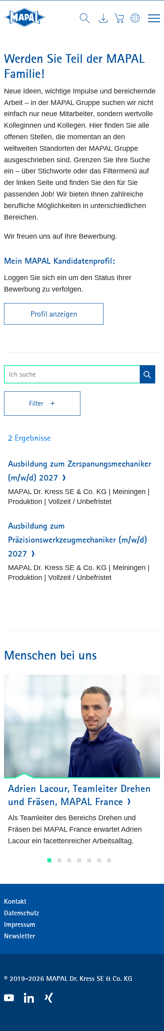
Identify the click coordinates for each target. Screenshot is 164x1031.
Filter (37, 403)
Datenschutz (21, 912)
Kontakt (15, 901)
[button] (49, 860)
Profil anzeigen (54, 314)
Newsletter (19, 936)
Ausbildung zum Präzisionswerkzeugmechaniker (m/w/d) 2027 (77, 539)
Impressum (19, 924)
